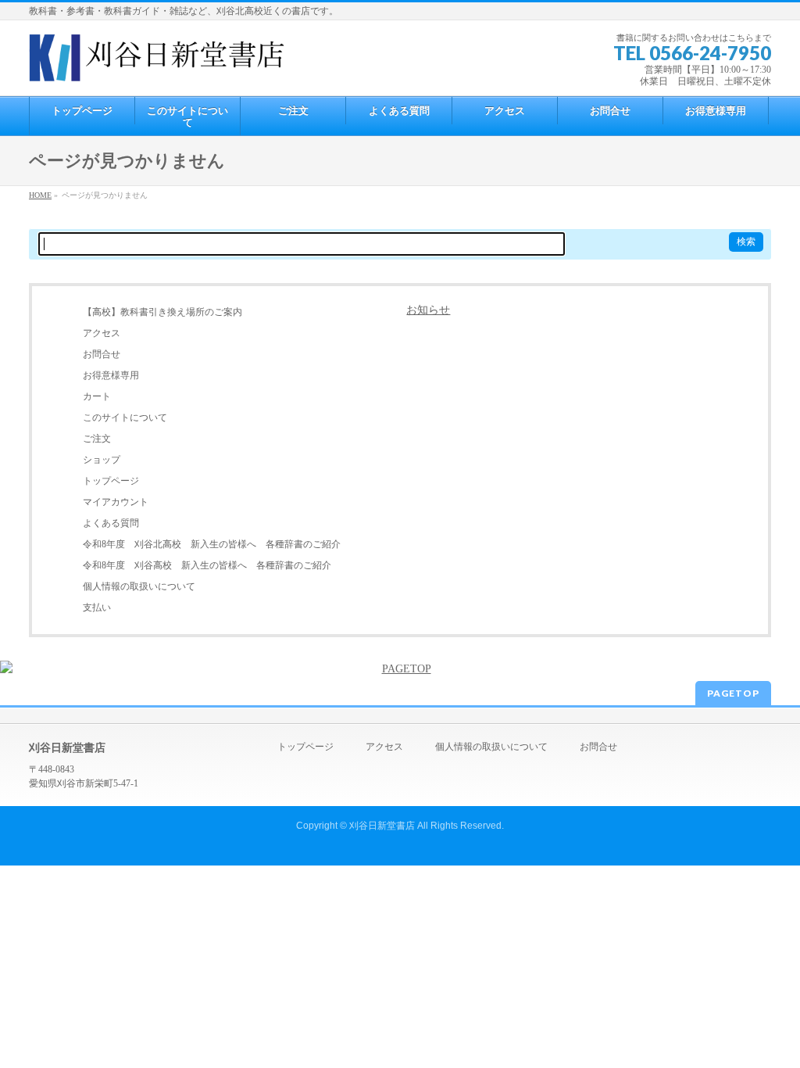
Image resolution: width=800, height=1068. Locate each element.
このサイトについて (125, 417)
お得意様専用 (111, 375)
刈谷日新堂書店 (382, 825)
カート (97, 396)
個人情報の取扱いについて (139, 586)
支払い (97, 607)
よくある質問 (111, 523)
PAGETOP (733, 693)
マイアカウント (115, 501)
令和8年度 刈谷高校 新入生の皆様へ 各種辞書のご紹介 (207, 565)
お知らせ (428, 310)
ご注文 (97, 438)
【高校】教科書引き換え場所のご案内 (162, 311)
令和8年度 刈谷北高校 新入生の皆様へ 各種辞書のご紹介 (212, 544)
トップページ (111, 480)
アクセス (101, 333)
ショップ (101, 459)
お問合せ (101, 354)
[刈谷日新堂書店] (157, 63)
